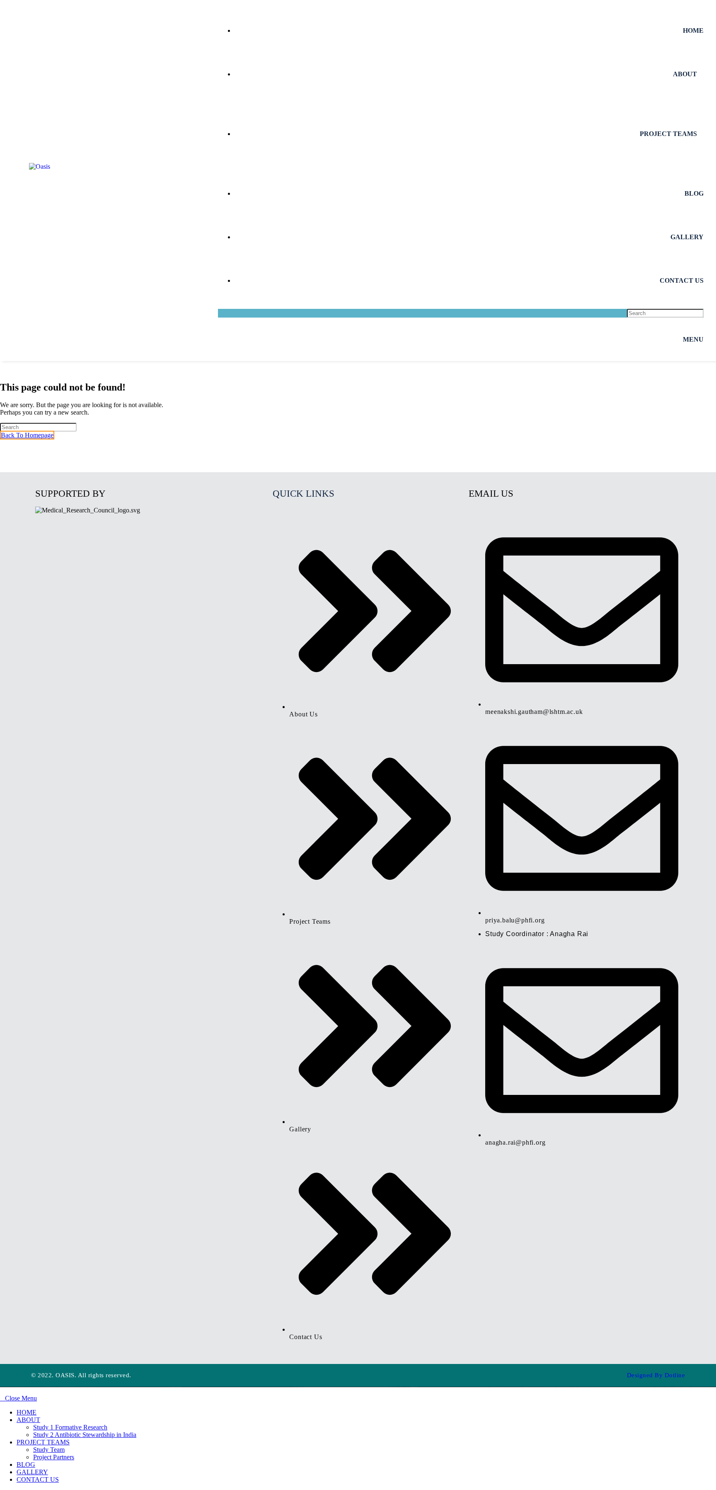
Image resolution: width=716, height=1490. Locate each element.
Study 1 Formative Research (70, 1427)
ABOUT (28, 1419)
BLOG (26, 1464)
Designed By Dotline (656, 1375)
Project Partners (53, 1457)
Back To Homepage (27, 435)
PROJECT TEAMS (43, 1442)
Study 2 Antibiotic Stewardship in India (84, 1434)
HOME (26, 1412)
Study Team (49, 1449)
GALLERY (32, 1471)
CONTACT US (38, 1479)
